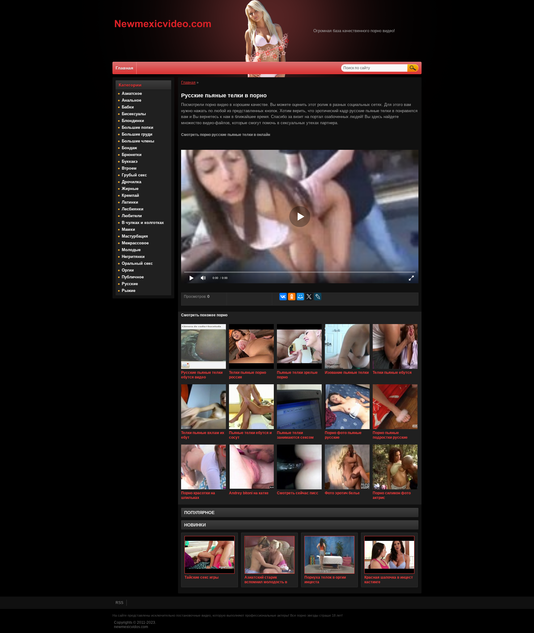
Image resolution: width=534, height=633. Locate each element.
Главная (124, 67)
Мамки (128, 229)
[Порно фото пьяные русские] (347, 429)
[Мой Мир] (300, 296)
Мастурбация (135, 236)
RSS (119, 603)
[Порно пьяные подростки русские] (395, 429)
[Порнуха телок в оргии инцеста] (329, 555)
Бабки (128, 107)
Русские (130, 283)
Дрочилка (131, 181)
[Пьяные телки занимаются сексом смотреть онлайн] (299, 429)
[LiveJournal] (317, 296)
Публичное (133, 277)
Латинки (130, 202)
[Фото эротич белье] (347, 489)
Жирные (130, 188)
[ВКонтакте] (283, 296)
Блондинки (133, 120)
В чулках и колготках (143, 222)
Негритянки (133, 256)
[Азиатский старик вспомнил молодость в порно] (269, 555)
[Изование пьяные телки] (347, 369)
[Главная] (163, 28)
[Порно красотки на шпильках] (203, 489)
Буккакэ (130, 161)
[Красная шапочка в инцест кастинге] (389, 555)
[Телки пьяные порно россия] (251, 369)
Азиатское (132, 93)
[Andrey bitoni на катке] (251, 489)
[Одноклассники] (291, 296)
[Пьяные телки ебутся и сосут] (251, 429)
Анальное (131, 100)
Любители (132, 215)
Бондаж (129, 148)
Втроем (129, 168)
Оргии (128, 270)
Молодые (131, 249)
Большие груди (137, 134)
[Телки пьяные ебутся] (395, 369)
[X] (309, 296)
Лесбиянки (132, 209)
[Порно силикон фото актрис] (395, 489)
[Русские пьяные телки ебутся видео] (203, 369)
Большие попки (137, 127)
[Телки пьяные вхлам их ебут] (203, 429)
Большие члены (138, 141)
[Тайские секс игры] (209, 555)
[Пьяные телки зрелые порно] (299, 369)
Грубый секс (134, 175)
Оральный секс (137, 263)
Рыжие (128, 290)
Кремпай (130, 195)
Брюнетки (132, 154)
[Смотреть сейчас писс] (299, 489)
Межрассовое (135, 243)
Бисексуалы (134, 114)
